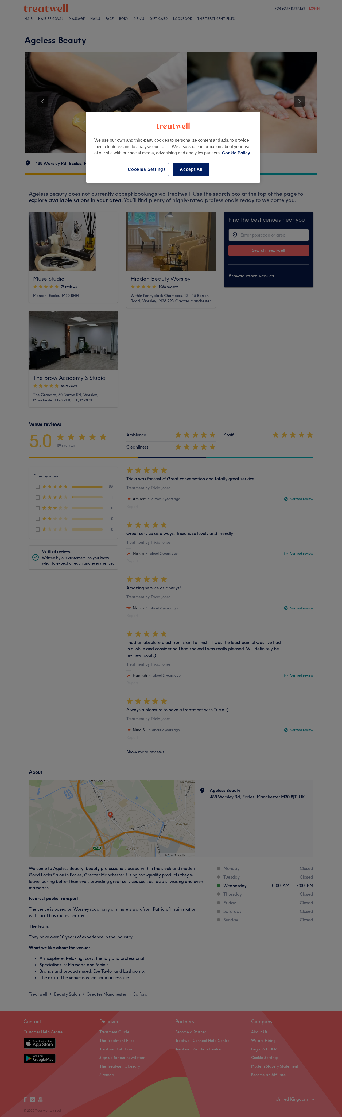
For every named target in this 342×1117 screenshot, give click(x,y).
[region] (173, 147)
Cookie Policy (236, 153)
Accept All (191, 169)
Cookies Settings (147, 169)
